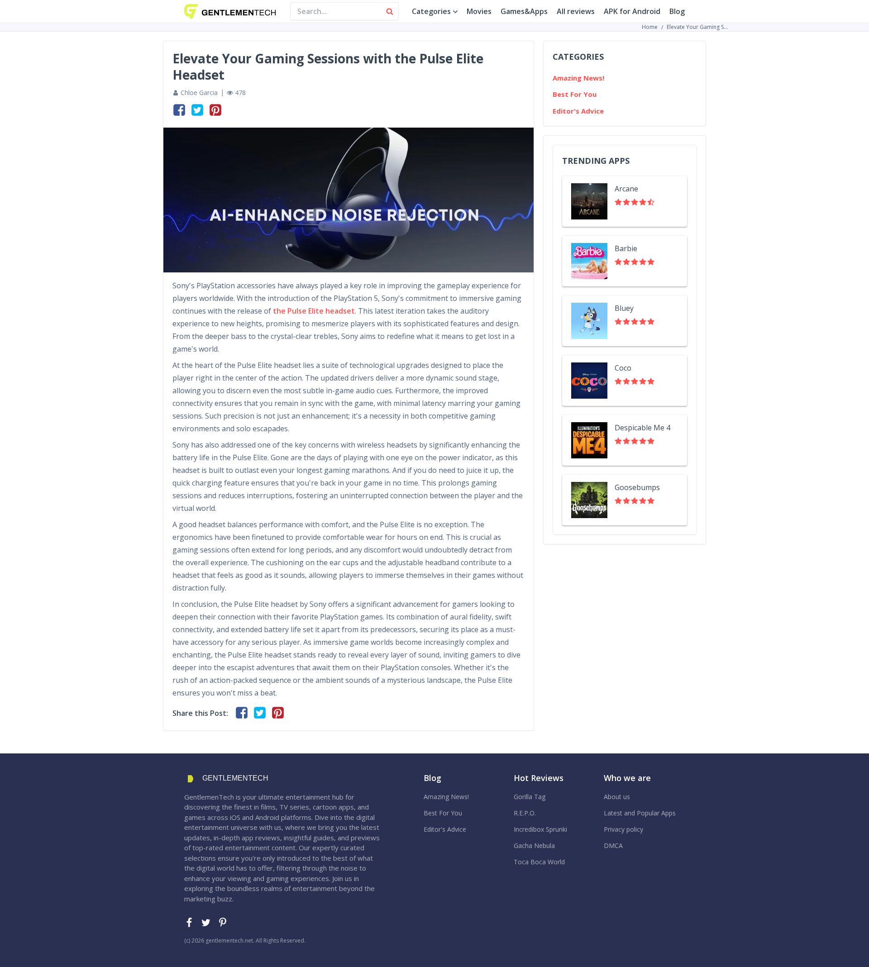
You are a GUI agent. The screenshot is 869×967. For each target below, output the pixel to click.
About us (617, 796)
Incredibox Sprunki (540, 829)
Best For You (575, 94)
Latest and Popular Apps (640, 813)
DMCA (613, 845)
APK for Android (632, 11)
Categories (431, 11)
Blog (677, 11)
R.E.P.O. (525, 813)
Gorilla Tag (529, 796)
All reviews (576, 11)
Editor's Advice (578, 110)
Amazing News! (578, 77)
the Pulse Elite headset (314, 311)
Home (650, 27)
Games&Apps (524, 11)
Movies (479, 11)
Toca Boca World (539, 861)
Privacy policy (623, 829)
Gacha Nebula (534, 845)
